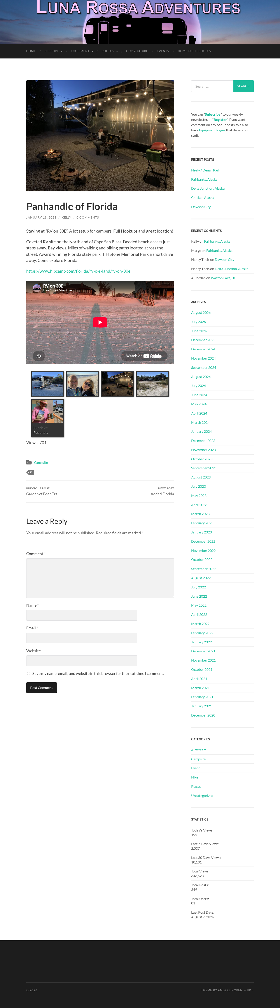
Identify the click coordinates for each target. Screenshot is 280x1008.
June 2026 (199, 331)
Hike (194, 777)
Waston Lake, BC (223, 278)
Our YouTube (137, 51)
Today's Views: (202, 830)
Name (32, 605)
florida (82, 271)
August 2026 (201, 312)
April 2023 (199, 505)
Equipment (80, 51)
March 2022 (200, 623)
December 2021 (203, 651)
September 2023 (203, 468)
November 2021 (203, 660)
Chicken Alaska (202, 197)
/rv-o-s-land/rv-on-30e (109, 271)
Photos (108, 51)
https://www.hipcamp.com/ (51, 271)
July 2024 (198, 385)
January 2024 (201, 431)
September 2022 (203, 569)
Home (31, 51)
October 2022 (201, 559)
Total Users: (200, 899)
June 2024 (199, 395)
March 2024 (200, 422)
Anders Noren (230, 990)
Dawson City (201, 207)
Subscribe (212, 114)
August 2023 (201, 477)
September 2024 (203, 367)
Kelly (66, 217)
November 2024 (203, 358)
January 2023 (201, 532)
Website (33, 650)
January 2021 (201, 706)
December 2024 (203, 349)
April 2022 (199, 614)
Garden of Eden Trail (42, 491)
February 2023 (202, 523)
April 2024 (199, 413)
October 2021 (201, 669)
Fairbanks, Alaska (204, 179)
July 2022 (198, 587)
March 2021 (200, 688)
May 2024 (198, 404)
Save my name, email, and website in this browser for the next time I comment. (98, 673)
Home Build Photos (194, 51)
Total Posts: (200, 885)
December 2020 (203, 715)
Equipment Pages (212, 130)
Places (196, 786)
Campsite (41, 462)
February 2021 (202, 697)
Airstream (198, 750)
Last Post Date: (203, 912)
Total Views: (200, 871)
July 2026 (198, 322)
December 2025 (203, 340)
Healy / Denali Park (205, 170)
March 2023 (200, 514)
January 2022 (201, 642)
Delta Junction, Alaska (208, 188)
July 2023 (198, 486)
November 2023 (203, 450)
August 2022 (201, 578)
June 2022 (199, 596)
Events (163, 51)
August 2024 (201, 376)
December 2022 (203, 541)
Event (195, 768)
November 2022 (203, 550)
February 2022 (202, 633)
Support (52, 51)
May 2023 (198, 495)
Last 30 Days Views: (206, 857)
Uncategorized (202, 795)
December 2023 (203, 440)
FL (31, 472)
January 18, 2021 (41, 217)
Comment (36, 553)
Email (32, 627)
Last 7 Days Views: (205, 844)
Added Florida (162, 491)
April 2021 (199, 678)
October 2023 (201, 459)
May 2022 (198, 605)
